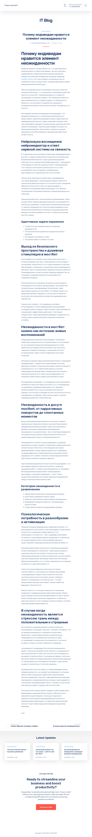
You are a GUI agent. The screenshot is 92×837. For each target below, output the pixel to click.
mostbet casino (27, 79)
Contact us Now (46, 807)
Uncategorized (46, 31)
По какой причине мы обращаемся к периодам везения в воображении (73, 752)
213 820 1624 (76, 6)
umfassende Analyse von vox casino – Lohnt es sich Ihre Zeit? (45, 752)
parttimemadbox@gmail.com (40, 43)
